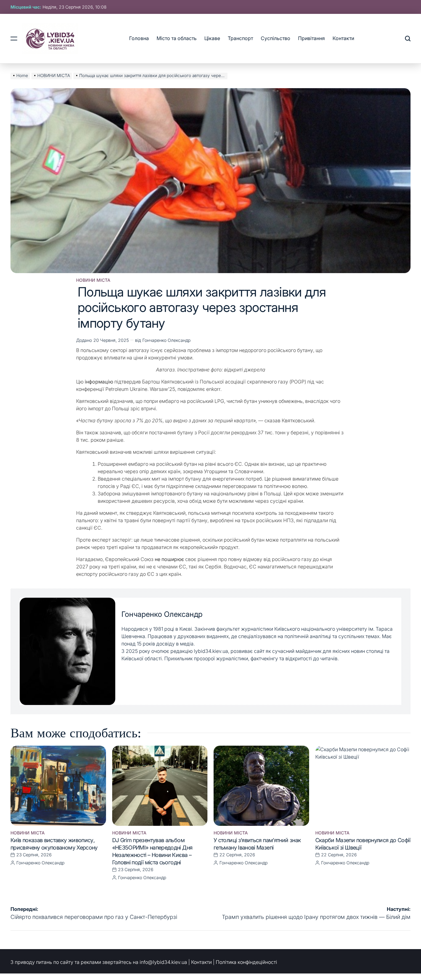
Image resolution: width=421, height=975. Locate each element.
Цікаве (212, 38)
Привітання (311, 38)
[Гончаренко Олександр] (67, 651)
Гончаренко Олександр (166, 340)
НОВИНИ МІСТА (93, 280)
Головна (139, 38)
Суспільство (275, 38)
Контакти (343, 38)
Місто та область (177, 38)
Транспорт (240, 38)
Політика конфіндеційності (246, 962)
